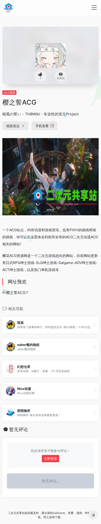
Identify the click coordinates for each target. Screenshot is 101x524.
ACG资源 (9, 92)
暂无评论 (18, 429)
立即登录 (50, 459)
